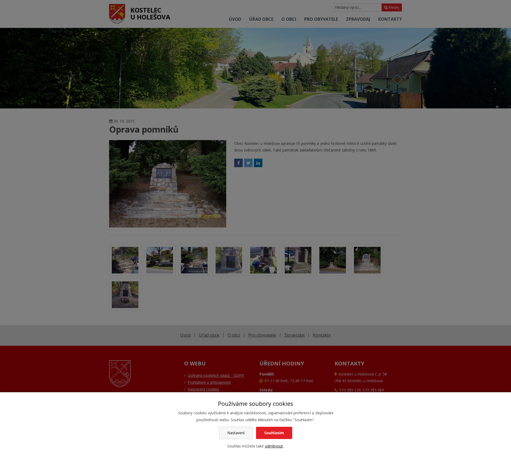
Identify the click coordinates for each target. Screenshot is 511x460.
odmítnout (274, 446)
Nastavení (236, 432)
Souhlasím (274, 432)
